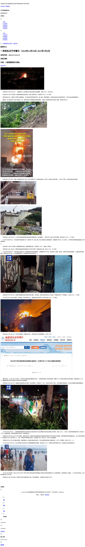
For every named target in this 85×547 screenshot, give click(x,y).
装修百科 (5, 26)
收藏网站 (8, 6)
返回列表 (3, 65)
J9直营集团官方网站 (7, 43)
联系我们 (5, 28)
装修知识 (5, 25)
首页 (4, 21)
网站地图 (47, 494)
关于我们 (5, 23)
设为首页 (3, 6)
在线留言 (3, 531)
